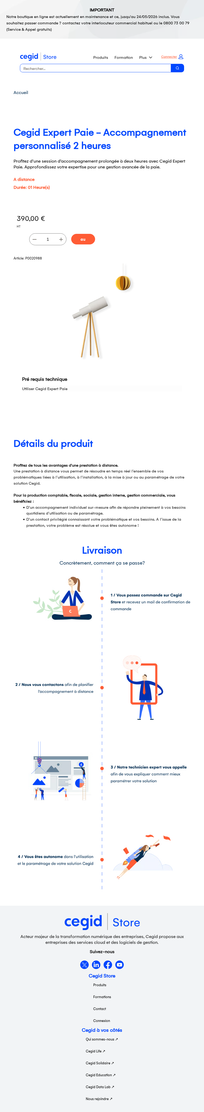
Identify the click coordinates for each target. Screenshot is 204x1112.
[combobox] (93, 68)
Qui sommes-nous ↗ (102, 1039)
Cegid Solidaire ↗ (100, 1063)
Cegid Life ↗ (95, 1051)
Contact (99, 1008)
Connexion (101, 1020)
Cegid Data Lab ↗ (100, 1086)
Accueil (21, 92)
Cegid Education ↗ (101, 1075)
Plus (143, 57)
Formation (123, 57)
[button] (172, 56)
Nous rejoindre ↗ (99, 1098)
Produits (100, 57)
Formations (102, 996)
